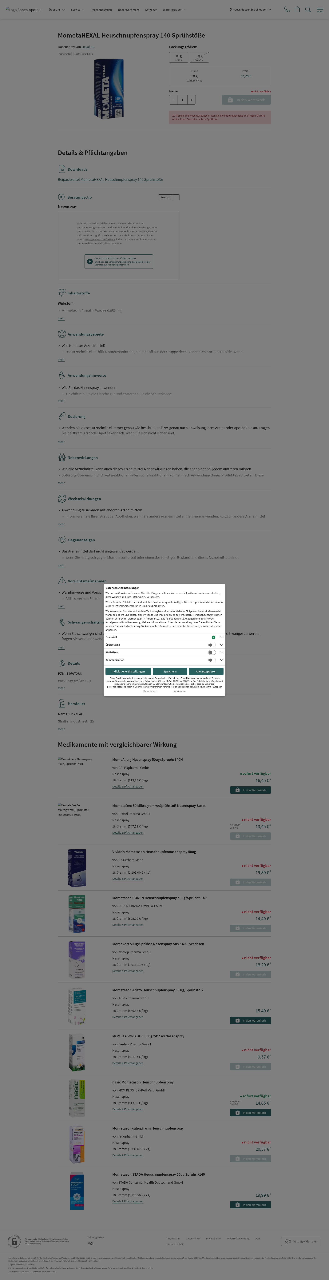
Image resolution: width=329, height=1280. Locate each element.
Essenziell (111, 637)
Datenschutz (150, 691)
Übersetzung (112, 644)
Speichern (170, 671)
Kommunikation (114, 660)
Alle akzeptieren (206, 671)
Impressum (179, 691)
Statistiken (111, 652)
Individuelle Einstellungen (128, 671)
